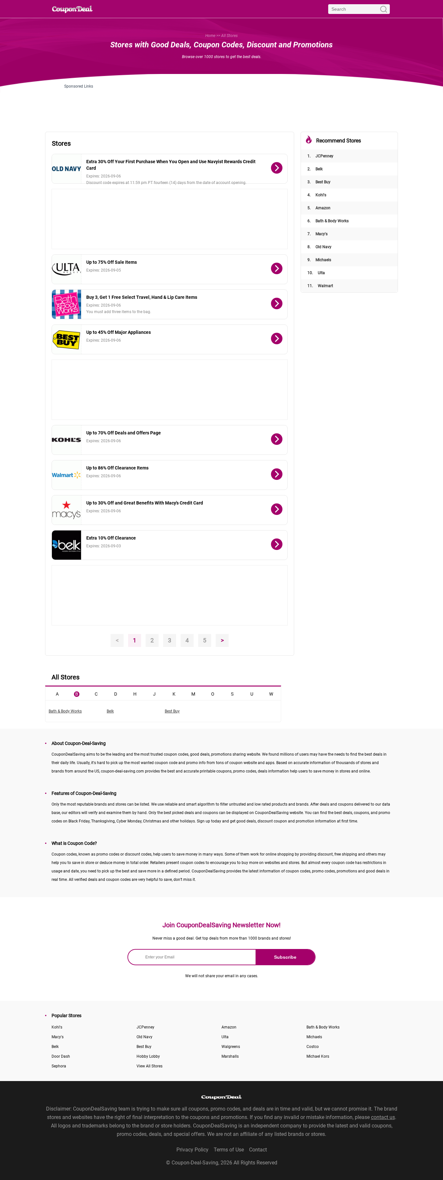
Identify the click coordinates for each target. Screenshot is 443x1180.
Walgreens (231, 1046)
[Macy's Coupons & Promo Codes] (66, 510)
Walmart (320, 286)
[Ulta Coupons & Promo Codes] (66, 269)
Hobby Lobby (148, 1056)
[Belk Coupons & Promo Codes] (66, 545)
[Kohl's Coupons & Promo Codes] (66, 440)
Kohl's (316, 195)
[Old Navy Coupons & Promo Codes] (66, 168)
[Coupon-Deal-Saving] (72, 9)
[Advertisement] (221, 103)
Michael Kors (317, 1056)
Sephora (59, 1066)
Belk (315, 169)
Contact (258, 1150)
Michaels (319, 260)
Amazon (318, 208)
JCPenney (320, 156)
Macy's (317, 234)
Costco (312, 1046)
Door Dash (61, 1056)
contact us (383, 1117)
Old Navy (319, 247)
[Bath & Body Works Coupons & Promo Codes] (66, 304)
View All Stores (149, 1066)
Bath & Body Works (328, 221)
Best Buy (318, 182)
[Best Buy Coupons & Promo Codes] (66, 339)
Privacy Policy (192, 1150)
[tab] (57, 693)
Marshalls (230, 1056)
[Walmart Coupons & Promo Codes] (66, 475)
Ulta (316, 273)
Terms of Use (229, 1150)
